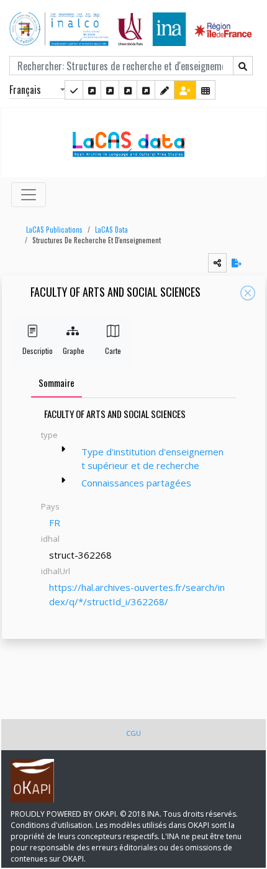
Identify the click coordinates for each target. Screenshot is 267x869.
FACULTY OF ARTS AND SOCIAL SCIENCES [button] (115, 293)
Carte (113, 350)
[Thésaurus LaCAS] (92, 90)
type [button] (49, 434)
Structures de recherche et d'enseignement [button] (96, 240)
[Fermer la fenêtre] (247, 293)
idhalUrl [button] (55, 571)
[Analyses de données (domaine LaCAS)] (146, 90)
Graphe (72, 350)
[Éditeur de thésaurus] (110, 90)
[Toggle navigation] (28, 194)
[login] (185, 90)
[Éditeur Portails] (74, 90)
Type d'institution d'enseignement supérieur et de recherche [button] (152, 458)
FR (54, 522)
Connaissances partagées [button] (136, 482)
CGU (133, 733)
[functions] (164, 90)
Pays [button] (50, 506)
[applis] (205, 90)
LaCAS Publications (54, 230)
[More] (63, 449)
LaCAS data (111, 230)
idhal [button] (50, 538)
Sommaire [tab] (56, 382)
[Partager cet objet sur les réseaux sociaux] (217, 262)
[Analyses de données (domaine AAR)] (128, 90)
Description (32, 350)
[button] (51, 230)
